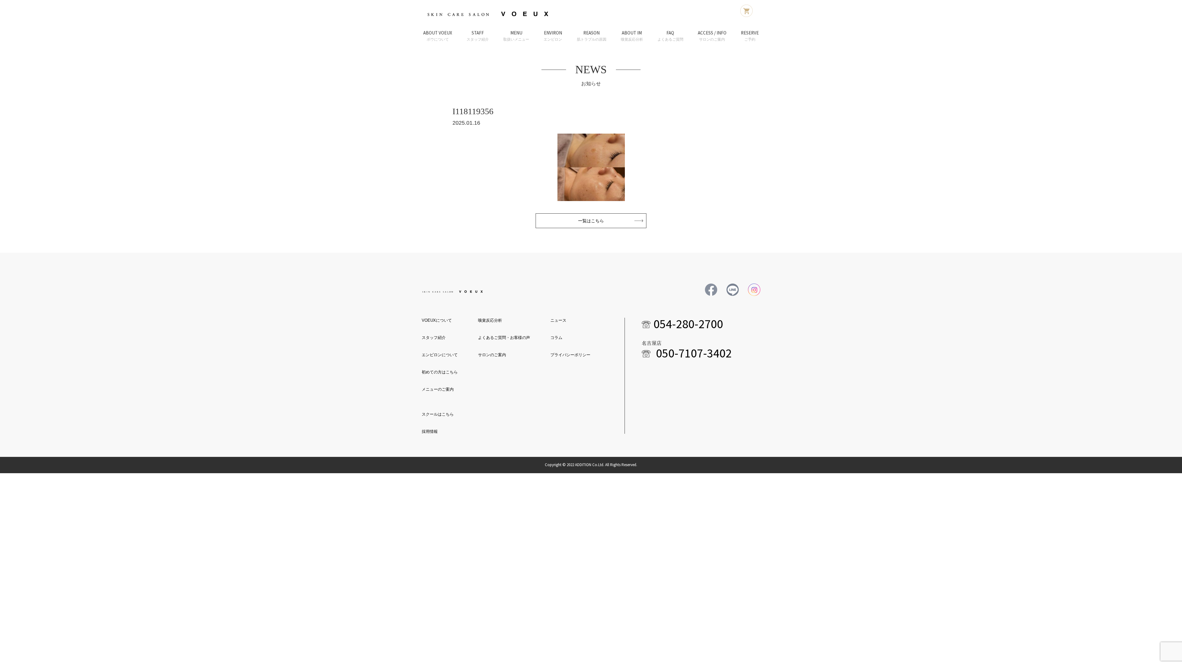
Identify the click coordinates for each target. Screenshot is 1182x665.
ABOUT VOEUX (437, 36)
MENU (516, 36)
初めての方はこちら (440, 372)
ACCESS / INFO (712, 36)
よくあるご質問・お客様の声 (504, 337)
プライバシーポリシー (570, 355)
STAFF (478, 36)
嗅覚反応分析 (490, 320)
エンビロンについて (440, 355)
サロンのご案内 (492, 355)
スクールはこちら (438, 414)
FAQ (670, 36)
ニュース (558, 320)
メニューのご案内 (438, 389)
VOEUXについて (437, 320)
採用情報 (430, 431)
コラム (556, 337)
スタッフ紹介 (434, 337)
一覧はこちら (591, 220)
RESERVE (750, 36)
